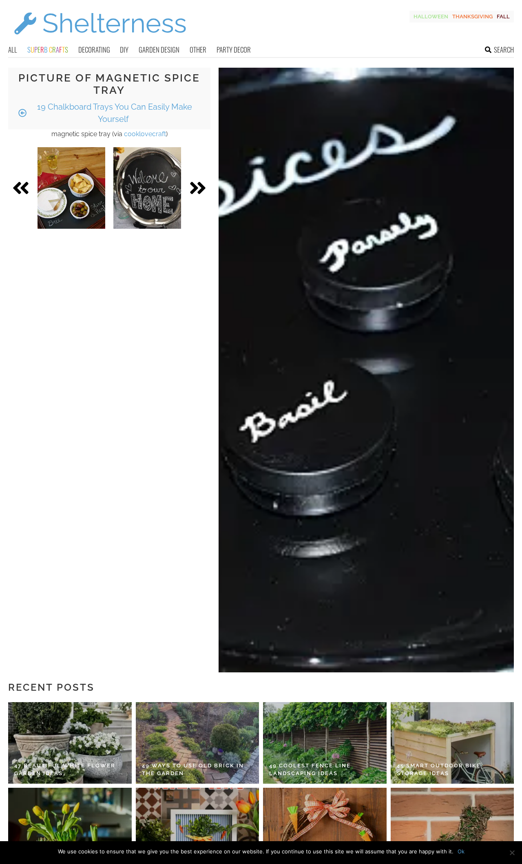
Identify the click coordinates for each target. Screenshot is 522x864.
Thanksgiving (472, 16)
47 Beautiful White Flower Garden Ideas (64, 769)
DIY (124, 49)
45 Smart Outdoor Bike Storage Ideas (439, 769)
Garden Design (159, 49)
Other (198, 49)
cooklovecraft (145, 134)
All (12, 49)
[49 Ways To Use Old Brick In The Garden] (197, 743)
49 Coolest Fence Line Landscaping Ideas (310, 769)
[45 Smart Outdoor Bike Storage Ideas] (452, 743)
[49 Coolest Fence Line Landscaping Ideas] (325, 743)
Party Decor (234, 49)
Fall (503, 16)
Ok (461, 851)
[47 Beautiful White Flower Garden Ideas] (70, 743)
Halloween (431, 16)
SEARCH (504, 49)
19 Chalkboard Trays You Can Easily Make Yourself (113, 113)
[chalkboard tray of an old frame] (71, 188)
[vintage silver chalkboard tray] (147, 188)
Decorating (94, 49)
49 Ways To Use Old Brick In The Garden (193, 769)
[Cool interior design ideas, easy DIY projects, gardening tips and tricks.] (100, 39)
